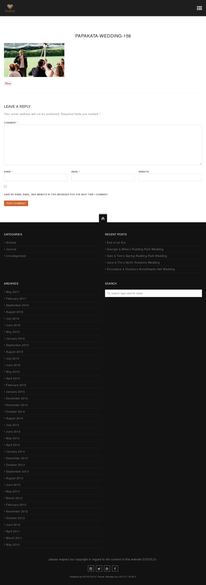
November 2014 (17, 405)
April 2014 (13, 445)
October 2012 (15, 518)
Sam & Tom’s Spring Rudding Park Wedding (137, 256)
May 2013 (13, 491)
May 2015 (13, 372)
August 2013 (14, 478)
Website (144, 171)
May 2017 (13, 292)
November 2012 (17, 511)
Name (8, 171)
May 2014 (13, 438)
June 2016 (13, 325)
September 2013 (17, 471)
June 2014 (13, 431)
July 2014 (12, 425)
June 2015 (13, 365)
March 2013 (14, 498)
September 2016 (17, 305)
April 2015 (13, 378)
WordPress (89, 576)
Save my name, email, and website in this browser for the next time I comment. (56, 194)
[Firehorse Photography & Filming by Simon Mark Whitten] (10, 8)
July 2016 (12, 318)
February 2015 (16, 385)
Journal (11, 249)
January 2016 (15, 338)
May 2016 (13, 332)
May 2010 (13, 544)
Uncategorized (16, 256)
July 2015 (12, 358)
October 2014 (15, 411)
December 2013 (17, 458)
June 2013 (13, 485)
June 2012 (13, 525)
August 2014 (14, 418)
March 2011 (14, 538)
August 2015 (14, 352)
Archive (11, 242)
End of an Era (116, 242)
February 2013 (16, 505)
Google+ (149, 559)
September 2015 (17, 345)
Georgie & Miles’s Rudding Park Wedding (135, 249)
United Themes (127, 576)
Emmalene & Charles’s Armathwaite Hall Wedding (141, 269)
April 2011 (13, 531)
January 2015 (15, 392)
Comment (11, 122)
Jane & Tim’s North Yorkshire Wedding (133, 262)
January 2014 (15, 451)
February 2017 (16, 298)
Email (75, 171)
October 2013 (15, 465)
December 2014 (17, 398)
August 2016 (14, 312)
